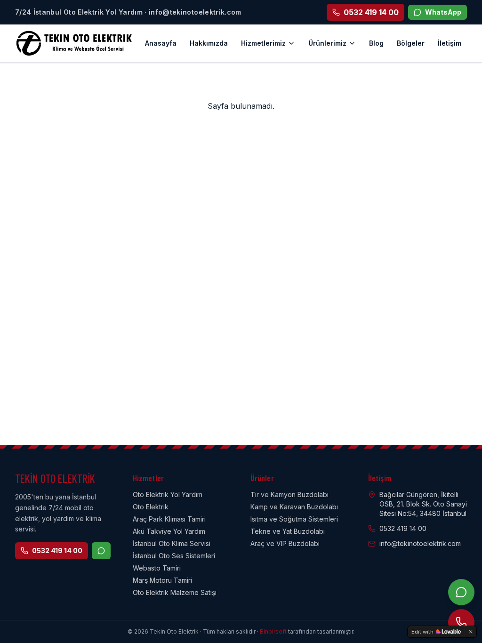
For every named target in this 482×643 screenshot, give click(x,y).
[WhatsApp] (461, 592)
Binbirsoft (273, 631)
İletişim (449, 43)
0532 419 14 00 (57, 551)
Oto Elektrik (151, 507)
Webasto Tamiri (157, 568)
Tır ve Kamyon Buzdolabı (289, 494)
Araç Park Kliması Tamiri (169, 519)
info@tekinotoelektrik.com (420, 543)
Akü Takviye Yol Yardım (169, 531)
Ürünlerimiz (327, 43)
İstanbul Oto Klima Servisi (171, 543)
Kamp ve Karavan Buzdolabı (294, 507)
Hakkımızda (209, 43)
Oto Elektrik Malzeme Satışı (175, 592)
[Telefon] (461, 622)
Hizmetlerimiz (263, 43)
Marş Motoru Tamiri (162, 580)
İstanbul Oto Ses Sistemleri (174, 556)
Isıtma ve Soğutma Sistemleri (294, 519)
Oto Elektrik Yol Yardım (167, 494)
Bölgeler (411, 43)
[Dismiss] (470, 631)
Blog (376, 43)
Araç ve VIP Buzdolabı (285, 543)
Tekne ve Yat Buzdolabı (287, 531)
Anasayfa (161, 43)
